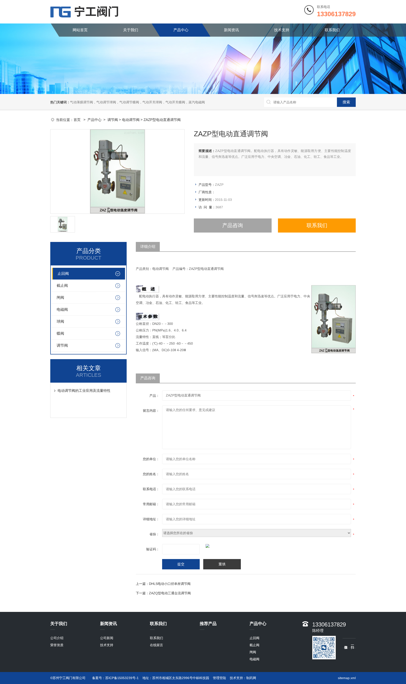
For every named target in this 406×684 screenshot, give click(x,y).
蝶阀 (60, 333)
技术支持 (281, 30)
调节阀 (112, 120)
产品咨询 (232, 225)
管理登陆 (219, 678)
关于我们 (130, 30)
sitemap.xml (347, 678)
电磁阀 (62, 309)
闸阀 (60, 297)
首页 (78, 120)
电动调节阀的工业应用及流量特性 (84, 391)
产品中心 (180, 30)
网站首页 (80, 30)
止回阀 (63, 274)
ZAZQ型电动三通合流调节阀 (170, 593)
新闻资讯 (231, 30)
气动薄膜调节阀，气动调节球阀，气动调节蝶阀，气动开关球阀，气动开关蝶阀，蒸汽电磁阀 (137, 102)
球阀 (60, 321)
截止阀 (62, 286)
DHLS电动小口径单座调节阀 (170, 584)
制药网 (251, 678)
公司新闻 (106, 638)
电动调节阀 (131, 120)
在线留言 (156, 645)
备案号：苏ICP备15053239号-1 (115, 678)
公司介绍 (56, 638)
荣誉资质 (56, 645)
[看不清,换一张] (238, 546)
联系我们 (332, 30)
